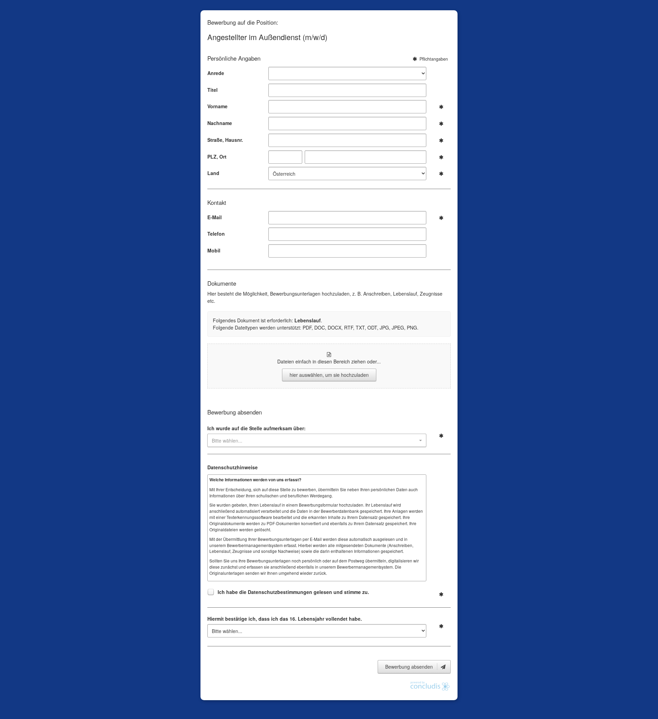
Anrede (215, 73)
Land (213, 173)
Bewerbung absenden (409, 666)
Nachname (219, 123)
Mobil (213, 250)
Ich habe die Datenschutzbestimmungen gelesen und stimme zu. (293, 591)
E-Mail (214, 217)
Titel (212, 89)
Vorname (217, 106)
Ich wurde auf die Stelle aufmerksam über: (256, 428)
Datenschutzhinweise (232, 467)
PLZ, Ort (217, 156)
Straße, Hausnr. (225, 139)
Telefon (216, 233)
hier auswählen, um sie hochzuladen (329, 374)
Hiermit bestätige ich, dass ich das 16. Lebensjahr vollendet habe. (284, 618)
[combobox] (316, 440)
